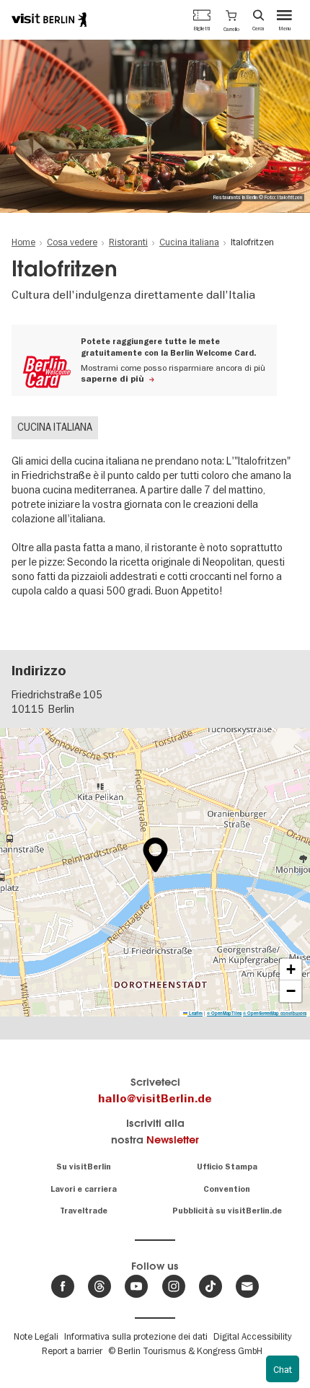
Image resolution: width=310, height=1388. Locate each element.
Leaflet (195, 1013)
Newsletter (172, 1139)
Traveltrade (83, 1211)
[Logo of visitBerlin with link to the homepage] (49, 19)
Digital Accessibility (252, 1336)
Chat (282, 1369)
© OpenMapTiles (224, 1013)
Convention (226, 1189)
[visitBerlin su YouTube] (136, 1286)
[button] (231, 19)
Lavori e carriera (83, 1189)
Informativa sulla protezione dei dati (136, 1336)
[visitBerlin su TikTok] (210, 1286)
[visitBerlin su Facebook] (62, 1286)
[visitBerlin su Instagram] (173, 1286)
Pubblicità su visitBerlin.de (227, 1211)
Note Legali (36, 1336)
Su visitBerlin (83, 1167)
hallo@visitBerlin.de (155, 1098)
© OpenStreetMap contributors (274, 1013)
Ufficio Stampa (227, 1167)
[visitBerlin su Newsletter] (247, 1286)
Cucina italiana (54, 427)
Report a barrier (72, 1350)
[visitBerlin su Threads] (99, 1286)
